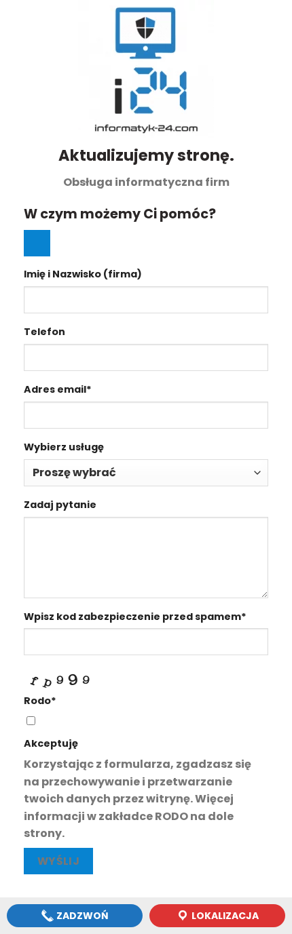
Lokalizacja (224, 915)
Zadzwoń (81, 915)
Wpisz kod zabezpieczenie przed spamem (135, 616)
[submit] (37, 243)
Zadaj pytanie (60, 504)
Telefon (44, 331)
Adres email (58, 389)
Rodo (40, 700)
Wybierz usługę (64, 447)
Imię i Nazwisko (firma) (83, 274)
